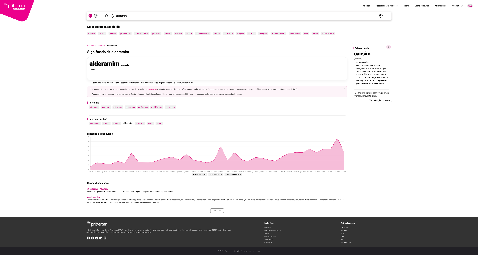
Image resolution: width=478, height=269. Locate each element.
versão (217, 33)
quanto (102, 33)
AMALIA (153, 89)
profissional (125, 33)
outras (315, 33)
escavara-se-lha (278, 33)
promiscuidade (141, 33)
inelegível (263, 33)
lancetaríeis (295, 33)
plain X (343, 239)
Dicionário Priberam (96, 45)
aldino (150, 123)
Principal (366, 6)
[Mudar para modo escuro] (470, 5)
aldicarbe (140, 123)
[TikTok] (97, 239)
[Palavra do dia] (388, 47)
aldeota (116, 123)
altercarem (170, 107)
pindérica (156, 33)
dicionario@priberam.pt (182, 83)
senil (306, 33)
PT (90, 16)
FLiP (342, 234)
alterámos (118, 107)
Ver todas (217, 211)
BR (95, 16)
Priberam (344, 231)
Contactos (344, 228)
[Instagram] (92, 239)
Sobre (406, 6)
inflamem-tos (328, 33)
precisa (113, 33)
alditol (159, 123)
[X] (105, 239)
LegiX (343, 236)
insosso (251, 33)
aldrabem (106, 107)
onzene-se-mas (202, 33)
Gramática (457, 6)
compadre (228, 33)
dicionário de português (138, 230)
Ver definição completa (379, 100)
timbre (189, 33)
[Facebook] (88, 239)
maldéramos (156, 107)
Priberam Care (346, 242)
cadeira (91, 33)
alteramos (130, 107)
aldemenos (95, 123)
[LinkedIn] (101, 239)
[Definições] (381, 16)
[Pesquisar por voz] (112, 16)
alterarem (94, 107)
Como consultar (422, 6)
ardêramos (143, 107)
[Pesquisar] (106, 16)
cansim (168, 33)
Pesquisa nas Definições (387, 6)
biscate (178, 33)
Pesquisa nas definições (272, 231)
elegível (240, 33)
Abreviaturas (440, 6)
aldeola (106, 123)
